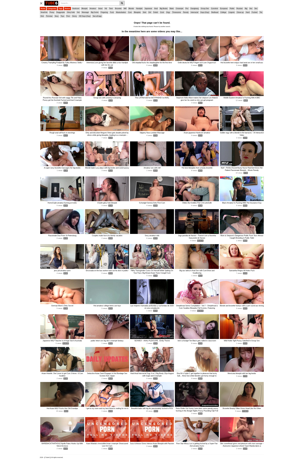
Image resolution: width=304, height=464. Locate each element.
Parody (185, 12)
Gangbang (195, 8)
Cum (130, 12)
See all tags (97, 16)
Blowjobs (137, 12)
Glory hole (71, 12)
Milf (125, 8)
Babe (172, 8)
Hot (78, 12)
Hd (106, 8)
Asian (100, 8)
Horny (74, 16)
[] (122, 3)
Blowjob (84, 8)
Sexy (56, 16)
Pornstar (49, 16)
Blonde (131, 8)
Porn (68, 16)
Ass (250, 8)
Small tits (44, 12)
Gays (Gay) (204, 12)
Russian (240, 8)
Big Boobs (163, 8)
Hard (247, 12)
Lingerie (231, 12)
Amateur (93, 8)
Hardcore (75, 8)
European (224, 8)
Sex (255, 8)
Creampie (179, 8)
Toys (62, 16)
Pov (186, 8)
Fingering (104, 12)
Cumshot (214, 8)
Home (43, 8)
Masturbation (121, 12)
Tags (60, 8)
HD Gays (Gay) (84, 16)
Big (246, 8)
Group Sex (205, 8)
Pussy (52, 12)
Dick (42, 16)
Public (232, 8)
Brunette (118, 8)
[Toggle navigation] (42, 3)
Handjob (139, 8)
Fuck (112, 12)
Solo (144, 12)
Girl (149, 12)
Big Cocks (94, 12)
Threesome (176, 12)
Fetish (155, 12)
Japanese (148, 8)
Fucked (254, 12)
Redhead (214, 12)
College (223, 12)
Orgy (168, 12)
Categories (52, 8)
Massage (85, 12)
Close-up (240, 12)
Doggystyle (60, 12)
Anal (156, 8)
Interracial (194, 12)
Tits (261, 12)
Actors (67, 8)
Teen (111, 8)
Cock (162, 12)
